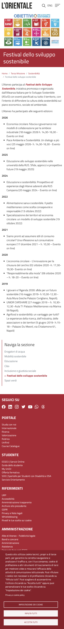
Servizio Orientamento (13, 479)
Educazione (11, 361)
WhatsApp (36, 407)
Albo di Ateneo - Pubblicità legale (18, 536)
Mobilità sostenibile (15, 356)
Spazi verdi (10, 380)
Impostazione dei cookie (31, 604)
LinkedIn (10, 407)
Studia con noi (9, 424)
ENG (49, 5)
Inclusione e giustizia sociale (20, 371)
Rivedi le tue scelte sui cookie (17, 520)
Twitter (23, 407)
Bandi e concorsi (10, 539)
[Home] (17, 5)
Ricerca (5, 432)
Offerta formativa (10, 472)
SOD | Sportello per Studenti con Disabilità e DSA (26, 476)
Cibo (6, 366)
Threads (43, 407)
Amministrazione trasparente (17, 502)
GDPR (5, 509)
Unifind (5, 442)
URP (4, 495)
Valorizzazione (9, 435)
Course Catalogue (10, 446)
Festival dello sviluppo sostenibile (27, 376)
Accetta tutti (30, 622)
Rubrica (6, 439)
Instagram (17, 407)
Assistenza (7, 546)
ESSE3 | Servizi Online (13, 461)
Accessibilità (8, 499)
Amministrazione (10, 543)
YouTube (30, 407)
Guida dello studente (12, 465)
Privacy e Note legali (12, 513)
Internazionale (9, 428)
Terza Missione (18, 73)
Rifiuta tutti (31, 613)
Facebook (4, 407)
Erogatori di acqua (14, 352)
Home (5, 73)
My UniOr (6, 469)
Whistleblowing (9, 517)
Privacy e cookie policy (15, 595)
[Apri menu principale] (57, 5)
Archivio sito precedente (14, 506)
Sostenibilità (34, 73)
